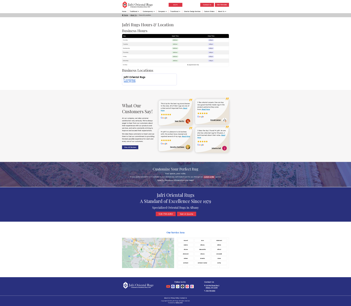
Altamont (186, 254)
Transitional (174, 11)
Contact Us (207, 5)
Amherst (185, 263)
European (161, 11)
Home (124, 11)
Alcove (186, 249)
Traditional (133, 11)
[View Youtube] (168, 286)
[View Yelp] (187, 286)
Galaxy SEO (179, 303)
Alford (219, 249)
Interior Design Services (192, 11)
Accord (186, 240)
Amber (186, 258)
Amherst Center (202, 263)
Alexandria (202, 249)
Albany (202, 245)
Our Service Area (175, 232)
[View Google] (178, 286)
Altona (202, 254)
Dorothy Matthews (177, 147)
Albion (219, 245)
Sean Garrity (179, 121)
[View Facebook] (173, 286)
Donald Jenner (215, 120)
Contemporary (148, 11)
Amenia (202, 258)
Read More (186, 136)
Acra (202, 240)
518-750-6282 (222, 5)
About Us (221, 11)
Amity (219, 263)
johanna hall (216, 148)
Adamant (219, 240)
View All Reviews (130, 147)
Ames (219, 258)
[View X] (182, 286)
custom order (209, 177)
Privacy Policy (175, 298)
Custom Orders (209, 11)
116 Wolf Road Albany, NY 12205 (129, 81)
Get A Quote (186, 214)
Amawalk (219, 254)
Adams (186, 245)
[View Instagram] (192, 286)
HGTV (175, 5)
